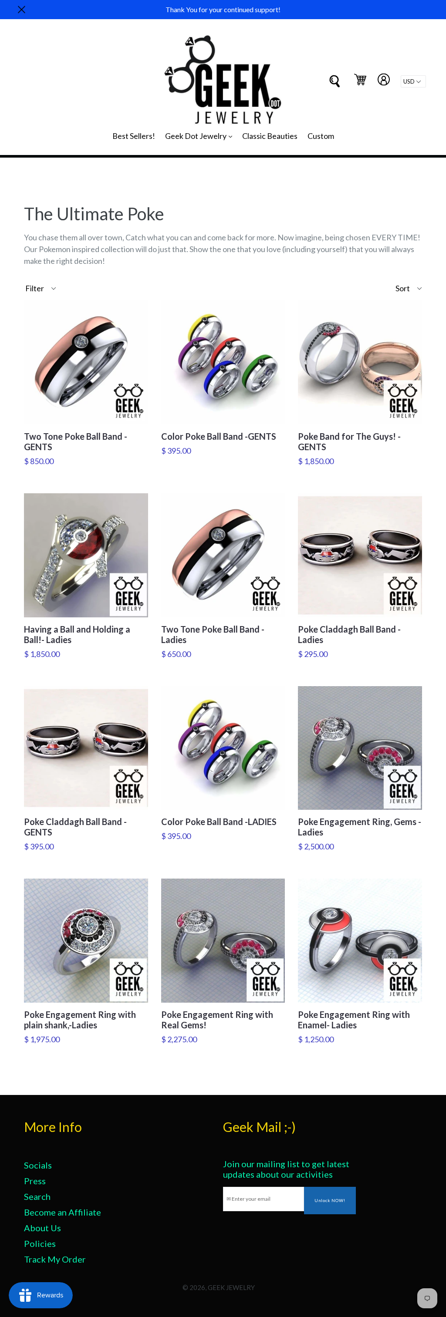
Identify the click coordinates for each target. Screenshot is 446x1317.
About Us (42, 1228)
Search (37, 1196)
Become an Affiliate (62, 1212)
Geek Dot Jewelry (201, 136)
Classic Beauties (269, 136)
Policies (40, 1243)
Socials (38, 1165)
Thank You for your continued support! (223, 9)
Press (35, 1181)
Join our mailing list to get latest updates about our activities (286, 1169)
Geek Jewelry (231, 1287)
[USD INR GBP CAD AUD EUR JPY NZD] (413, 81)
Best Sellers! (133, 136)
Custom (320, 136)
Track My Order (55, 1259)
